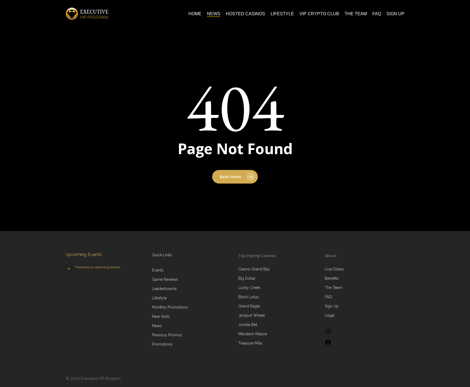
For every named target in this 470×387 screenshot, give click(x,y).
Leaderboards (164, 289)
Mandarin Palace (252, 334)
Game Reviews (165, 279)
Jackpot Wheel (251, 315)
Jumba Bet (247, 324)
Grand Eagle (249, 306)
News (157, 326)
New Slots (161, 316)
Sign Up (332, 306)
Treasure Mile (250, 343)
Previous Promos (167, 335)
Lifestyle (159, 298)
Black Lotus (248, 297)
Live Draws (334, 269)
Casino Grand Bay (254, 269)
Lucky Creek (249, 287)
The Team (333, 287)
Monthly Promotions (170, 307)
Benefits (332, 278)
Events (157, 270)
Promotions (162, 344)
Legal (330, 315)
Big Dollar (247, 278)
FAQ (328, 297)
